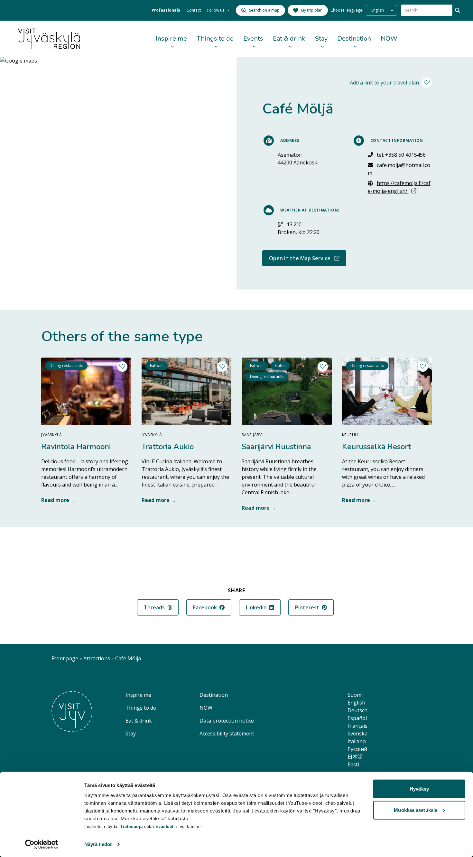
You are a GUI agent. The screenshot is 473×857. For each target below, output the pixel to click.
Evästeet (165, 826)
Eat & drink (289, 38)
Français (357, 725)
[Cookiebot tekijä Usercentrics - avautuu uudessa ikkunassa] (42, 844)
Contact (194, 10)
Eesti (353, 764)
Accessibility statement (226, 733)
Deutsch (357, 710)
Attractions (96, 658)
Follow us (215, 10)
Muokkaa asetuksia (415, 810)
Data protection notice (226, 720)
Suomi (355, 694)
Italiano (357, 741)
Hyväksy (419, 789)
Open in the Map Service (307, 258)
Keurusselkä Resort (376, 446)
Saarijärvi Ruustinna (276, 446)
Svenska (357, 733)
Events (253, 38)
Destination (354, 38)
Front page (64, 658)
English (356, 702)
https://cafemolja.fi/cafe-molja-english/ (400, 187)
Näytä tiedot (98, 844)
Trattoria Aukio (168, 446)
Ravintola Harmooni (76, 446)
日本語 (355, 756)
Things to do (215, 38)
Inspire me (171, 38)
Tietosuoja (131, 826)
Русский (357, 749)
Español (357, 718)
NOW (389, 38)
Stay (321, 38)
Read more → (58, 500)
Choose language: (346, 10)
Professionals (166, 10)
